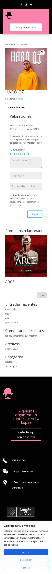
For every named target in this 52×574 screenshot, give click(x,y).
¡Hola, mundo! (11, 322)
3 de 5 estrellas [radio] (19, 153)
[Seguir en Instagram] (26, 5)
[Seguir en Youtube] (31, 5)
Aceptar (26, 552)
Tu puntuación (17, 149)
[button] (42, 52)
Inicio (7, 44)
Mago (8, 313)
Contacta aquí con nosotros (26, 434)
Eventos (14, 44)
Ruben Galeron (12, 309)
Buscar (42, 295)
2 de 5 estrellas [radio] (15, 153)
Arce (7, 318)
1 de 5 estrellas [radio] (11, 153)
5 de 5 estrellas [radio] (27, 153)
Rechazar (26, 567)
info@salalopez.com (23, 471)
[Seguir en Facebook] (21, 5)
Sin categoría (11, 366)
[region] (26, 547)
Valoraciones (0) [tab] (16, 107)
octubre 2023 (11, 348)
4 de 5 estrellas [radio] (23, 153)
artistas (8, 361)
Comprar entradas (26, 27)
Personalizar (26, 559)
